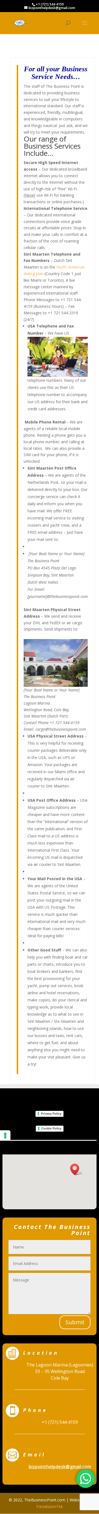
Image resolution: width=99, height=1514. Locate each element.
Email (34, 1454)
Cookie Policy (51, 1128)
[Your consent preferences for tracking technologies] (5, 1135)
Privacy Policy (51, 1113)
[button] (76, 1169)
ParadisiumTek (49, 1506)
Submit (74, 1322)
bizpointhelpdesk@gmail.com (60, 1467)
